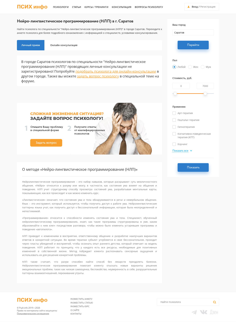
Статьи (76, 7)
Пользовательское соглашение (33, 313)
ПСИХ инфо (32, 7)
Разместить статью (81, 302)
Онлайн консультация (63, 45)
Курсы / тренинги (96, 7)
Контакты (75, 313)
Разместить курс (79, 306)
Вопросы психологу (149, 7)
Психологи (61, 7)
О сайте (74, 310)
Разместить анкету (81, 299)
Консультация (121, 7)
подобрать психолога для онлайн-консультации (115, 71)
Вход (195, 6)
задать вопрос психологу (98, 76)
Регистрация (207, 6)
